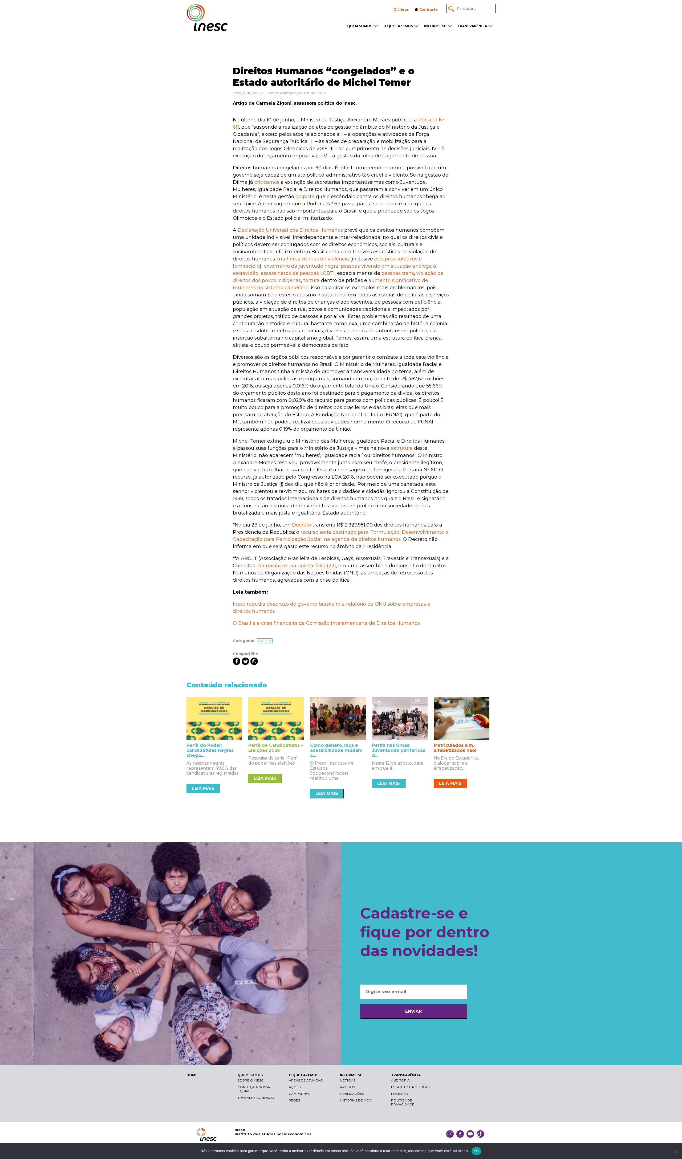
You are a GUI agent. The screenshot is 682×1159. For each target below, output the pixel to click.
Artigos (347, 1087)
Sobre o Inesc (250, 1080)
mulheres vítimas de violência (313, 259)
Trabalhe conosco (256, 1098)
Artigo (264, 641)
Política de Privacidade (402, 1102)
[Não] (675, 1151)
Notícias (347, 1080)
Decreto (301, 525)
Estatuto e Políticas (410, 1087)
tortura (311, 280)
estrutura (402, 448)
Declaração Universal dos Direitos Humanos (290, 230)
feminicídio (246, 266)
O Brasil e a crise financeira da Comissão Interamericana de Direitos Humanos (326, 623)
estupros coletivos (395, 259)
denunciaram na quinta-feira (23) (296, 566)
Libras (403, 9)
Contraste (428, 9)
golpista (305, 196)
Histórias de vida (356, 1100)
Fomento (399, 1094)
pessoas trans (397, 273)
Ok (476, 1151)
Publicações (352, 1094)
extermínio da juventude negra (301, 266)
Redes (294, 1100)
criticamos (266, 182)
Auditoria (400, 1080)
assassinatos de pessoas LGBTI (298, 273)
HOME (191, 1075)
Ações (295, 1087)
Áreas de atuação (306, 1080)
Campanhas (299, 1094)
